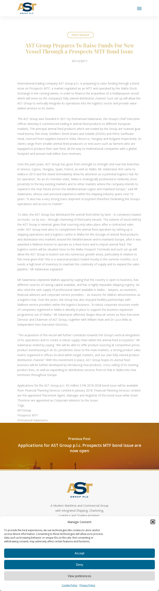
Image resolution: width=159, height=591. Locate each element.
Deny (79, 564)
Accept (79, 553)
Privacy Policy (87, 585)
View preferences (79, 576)
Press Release (80, 34)
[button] (153, 522)
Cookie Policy (69, 585)
